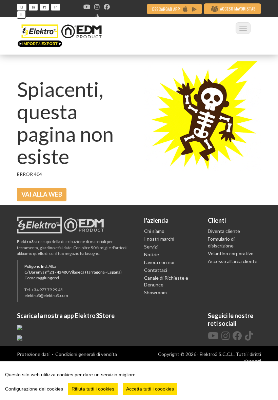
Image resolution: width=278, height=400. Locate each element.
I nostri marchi (159, 239)
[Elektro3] (59, 35)
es (21, 6)
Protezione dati (33, 354)
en (33, 6)
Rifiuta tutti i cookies (93, 389)
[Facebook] (107, 6)
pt (44, 6)
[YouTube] (86, 6)
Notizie (151, 254)
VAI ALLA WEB (41, 194)
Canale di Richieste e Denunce (166, 281)
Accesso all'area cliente (232, 261)
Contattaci (155, 270)
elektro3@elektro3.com (46, 295)
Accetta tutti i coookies (150, 389)
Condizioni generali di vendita (86, 354)
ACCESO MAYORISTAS (238, 9)
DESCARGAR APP (166, 9)
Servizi (151, 246)
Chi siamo (154, 231)
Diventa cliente (224, 231)
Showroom (155, 292)
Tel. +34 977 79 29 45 (43, 289)
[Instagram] (97, 6)
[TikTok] (249, 336)
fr (55, 6)
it (21, 14)
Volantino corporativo (231, 253)
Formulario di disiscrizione (221, 242)
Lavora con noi (159, 262)
